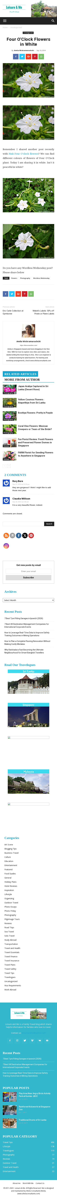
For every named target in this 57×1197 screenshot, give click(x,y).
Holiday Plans (10, 882)
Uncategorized (16, 27)
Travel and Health (12, 948)
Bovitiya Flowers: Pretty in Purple (35, 412)
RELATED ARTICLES (20, 374)
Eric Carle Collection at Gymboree (13, 312)
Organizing (9, 898)
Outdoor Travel (11, 902)
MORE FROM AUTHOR (22, 379)
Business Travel (11, 853)
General (7, 877)
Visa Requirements (12, 985)
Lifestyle (8, 894)
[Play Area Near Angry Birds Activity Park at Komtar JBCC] (10, 1097)
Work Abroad (10, 989)
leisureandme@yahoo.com (34, 1033)
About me (16, 1183)
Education (8, 861)
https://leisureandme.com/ (28, 345)
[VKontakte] (39, 1040)
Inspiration (9, 890)
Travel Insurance (11, 960)
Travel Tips (9, 973)
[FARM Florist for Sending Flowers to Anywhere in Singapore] (10, 456)
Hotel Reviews (10, 886)
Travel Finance (10, 956)
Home (5, 27)
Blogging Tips (10, 848)
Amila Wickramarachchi (24, 50)
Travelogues (9, 977)
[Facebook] (10, 1040)
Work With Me (28, 1183)
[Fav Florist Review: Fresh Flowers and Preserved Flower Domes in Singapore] (10, 442)
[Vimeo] (32, 1040)
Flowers (14, 278)
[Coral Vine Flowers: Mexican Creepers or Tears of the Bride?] (10, 429)
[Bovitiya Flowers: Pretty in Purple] (10, 416)
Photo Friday (10, 911)
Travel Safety (10, 969)
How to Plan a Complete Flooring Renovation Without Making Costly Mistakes (27, 642)
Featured (8, 869)
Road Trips (9, 927)
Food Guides (10, 873)
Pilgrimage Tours (12, 919)
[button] (53, 21)
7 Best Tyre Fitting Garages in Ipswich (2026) (23, 618)
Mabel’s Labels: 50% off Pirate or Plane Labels (43, 312)
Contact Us (40, 1183)
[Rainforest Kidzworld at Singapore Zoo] (10, 1110)
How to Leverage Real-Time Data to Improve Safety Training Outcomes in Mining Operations (26, 634)
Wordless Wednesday (41, 278)
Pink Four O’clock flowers (23, 153)
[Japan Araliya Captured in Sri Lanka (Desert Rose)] (10, 389)
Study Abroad (10, 940)
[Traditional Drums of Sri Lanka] (10, 1123)
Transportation (11, 944)
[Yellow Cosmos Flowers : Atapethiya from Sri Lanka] (10, 402)
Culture (7, 857)
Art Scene (8, 844)
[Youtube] (47, 1040)
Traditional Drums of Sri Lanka (32, 1120)
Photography (25, 278)
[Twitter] (25, 1040)
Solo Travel (9, 935)
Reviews (6, 446)
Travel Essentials (11, 952)
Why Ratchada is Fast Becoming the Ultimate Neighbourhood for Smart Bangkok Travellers (24, 651)
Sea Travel (9, 931)
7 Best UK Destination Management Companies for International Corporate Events (26, 625)
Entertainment (10, 865)
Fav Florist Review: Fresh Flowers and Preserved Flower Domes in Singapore (35, 442)
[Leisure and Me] (28, 8)
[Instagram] (17, 1040)
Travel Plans (9, 964)
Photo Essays (10, 906)
